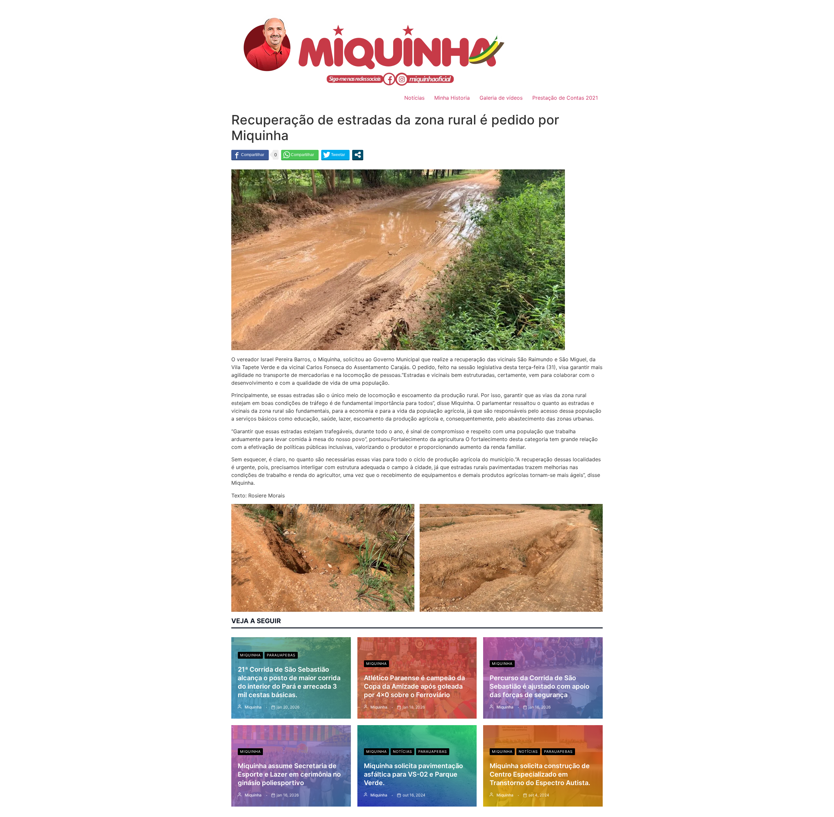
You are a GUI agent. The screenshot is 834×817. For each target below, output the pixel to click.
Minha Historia (452, 97)
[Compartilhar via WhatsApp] (300, 155)
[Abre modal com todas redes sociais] (357, 155)
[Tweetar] (335, 155)
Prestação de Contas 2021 (565, 97)
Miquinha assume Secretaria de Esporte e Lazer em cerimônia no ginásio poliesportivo (289, 774)
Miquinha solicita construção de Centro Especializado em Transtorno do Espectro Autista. (540, 774)
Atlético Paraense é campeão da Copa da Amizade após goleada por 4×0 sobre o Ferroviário (414, 686)
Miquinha (250, 655)
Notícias (414, 97)
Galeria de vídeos (501, 97)
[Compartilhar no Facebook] (250, 155)
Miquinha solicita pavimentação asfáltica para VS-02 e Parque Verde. (413, 774)
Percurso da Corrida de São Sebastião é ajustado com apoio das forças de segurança (539, 686)
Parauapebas (281, 655)
